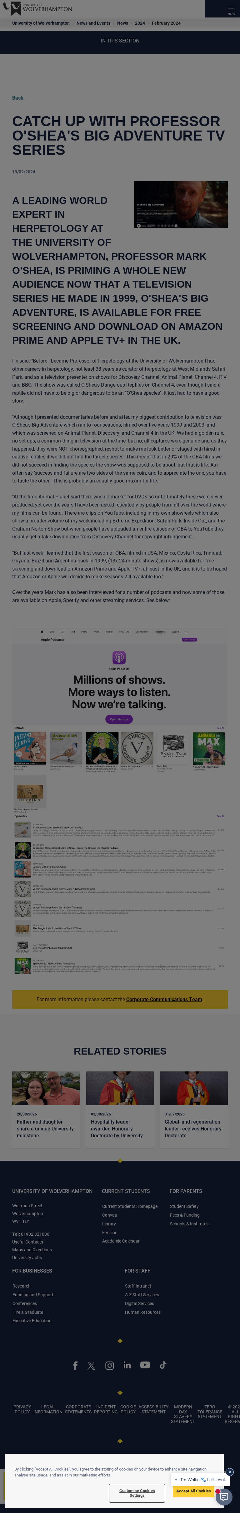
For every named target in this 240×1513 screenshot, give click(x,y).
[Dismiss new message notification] (230, 1472)
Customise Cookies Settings (137, 1493)
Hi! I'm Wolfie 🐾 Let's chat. (200, 1479)
